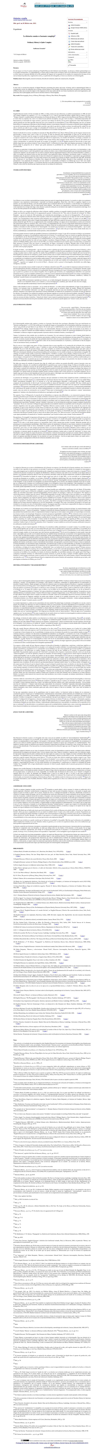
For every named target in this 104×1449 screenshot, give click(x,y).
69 (44, 668)
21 (72, 273)
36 (85, 400)
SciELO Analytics (75, 25)
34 (62, 391)
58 (41, 599)
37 (42, 405)
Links (68, 851)
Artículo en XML (75, 36)
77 (46, 756)
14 (56, 228)
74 (80, 705)
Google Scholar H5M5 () (79, 28)
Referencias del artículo (77, 39)
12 (82, 214)
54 (90, 574)
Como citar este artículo (77, 41)
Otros (71, 60)
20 (61, 266)
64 (88, 631)
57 (90, 595)
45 (20, 475)
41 (47, 430)
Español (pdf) (74, 33)
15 (56, 230)
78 (83, 776)
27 (74, 331)
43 (90, 461)
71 (21, 688)
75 (90, 731)
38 (82, 413)
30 (20, 358)
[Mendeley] (69, 60)
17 (50, 257)
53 (41, 558)
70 (36, 680)
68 (90, 663)
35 (19, 398)
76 (88, 737)
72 (62, 698)
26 (20, 328)
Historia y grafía (20, 18)
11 (90, 193)
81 (85, 831)
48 (69, 513)
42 (90, 448)
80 (63, 816)
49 (35, 523)
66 (52, 642)
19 (17, 261)
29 (37, 342)
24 (88, 296)
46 (48, 477)
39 (18, 422)
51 (80, 546)
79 (45, 789)
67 (65, 655)
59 (32, 612)
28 (81, 336)
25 (90, 317)
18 (67, 257)
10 (62, 141)
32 (21, 386)
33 (46, 389)
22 (56, 283)
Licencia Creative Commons (76, 1440)
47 (88, 477)
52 (25, 556)
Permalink (73, 65)
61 (31, 621)
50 (60, 531)
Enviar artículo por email (77, 49)
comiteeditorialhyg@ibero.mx (52, 1447)
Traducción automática (77, 46)
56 (19, 590)
